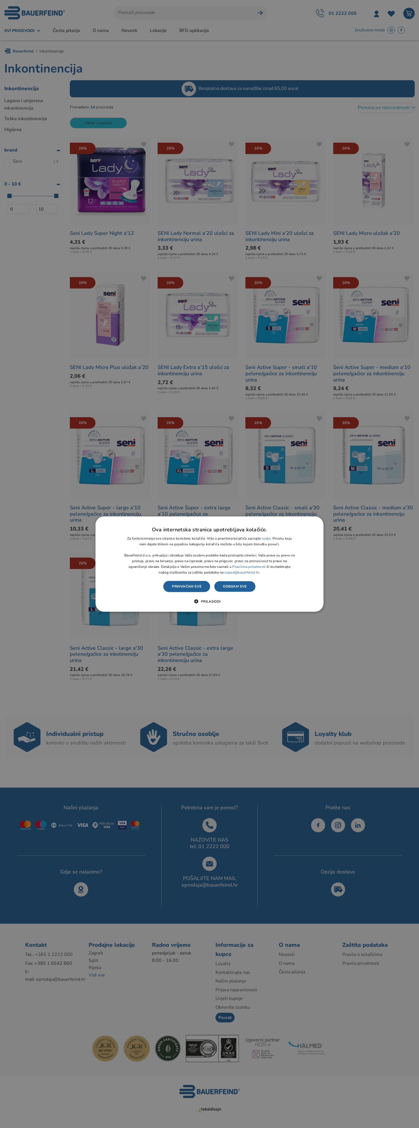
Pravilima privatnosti (248, 566)
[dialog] (209, 564)
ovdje (266, 538)
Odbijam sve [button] (235, 586)
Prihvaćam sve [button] (187, 586)
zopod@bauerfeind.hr (241, 572)
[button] (209, 601)
